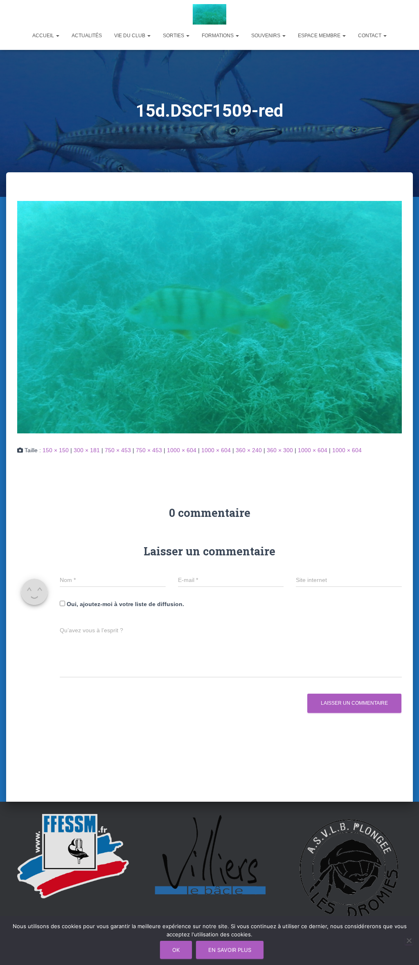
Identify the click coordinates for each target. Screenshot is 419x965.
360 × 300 (280, 450)
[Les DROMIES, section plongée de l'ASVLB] (210, 14)
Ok (176, 950)
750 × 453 (118, 450)
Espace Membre (320, 35)
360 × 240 (249, 450)
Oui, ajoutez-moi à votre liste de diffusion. (124, 604)
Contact (370, 35)
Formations (218, 35)
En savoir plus (229, 950)
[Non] (409, 940)
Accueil (43, 35)
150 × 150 (56, 450)
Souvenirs (266, 35)
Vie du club (130, 35)
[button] (57, 35)
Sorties (174, 35)
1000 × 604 (181, 450)
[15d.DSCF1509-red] (209, 316)
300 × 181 (87, 450)
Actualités (87, 35)
